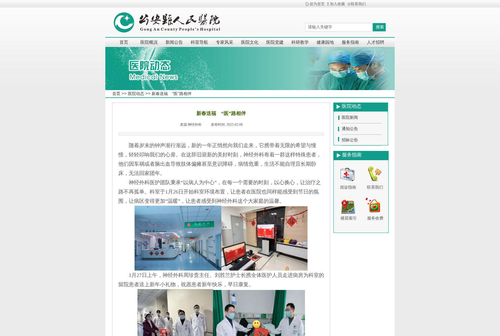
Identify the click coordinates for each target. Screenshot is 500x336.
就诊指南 (348, 187)
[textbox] (338, 27)
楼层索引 (349, 218)
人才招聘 (375, 42)
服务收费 (375, 218)
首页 (124, 42)
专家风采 (224, 42)
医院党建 (275, 42)
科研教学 (300, 42)
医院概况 (149, 42)
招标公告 (350, 140)
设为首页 (317, 4)
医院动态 (136, 94)
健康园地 (325, 42)
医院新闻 (350, 117)
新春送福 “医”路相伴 (172, 94)
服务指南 (350, 42)
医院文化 (249, 42)
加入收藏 (337, 4)
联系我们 (375, 187)
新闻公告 (174, 42)
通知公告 (350, 129)
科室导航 (199, 42)
